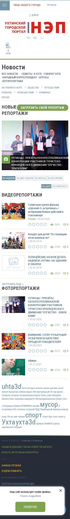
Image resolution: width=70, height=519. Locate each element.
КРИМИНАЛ (26, 405)
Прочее (6, 97)
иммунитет (29, 398)
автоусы (31, 387)
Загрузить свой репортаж (42, 107)
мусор (49, 404)
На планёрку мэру (12, 87)
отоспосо (21, 409)
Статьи (26, 447)
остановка (7, 409)
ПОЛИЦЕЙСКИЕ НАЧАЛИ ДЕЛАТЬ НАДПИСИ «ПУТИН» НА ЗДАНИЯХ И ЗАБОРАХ (47, 260)
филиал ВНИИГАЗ (44, 423)
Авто (24, 387)
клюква (16, 405)
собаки (21, 416)
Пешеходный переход (50, 409)
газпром (15, 395)
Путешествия (51, 87)
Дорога (5, 398)
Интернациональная (45, 398)
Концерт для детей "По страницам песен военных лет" (47, 235)
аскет (61, 387)
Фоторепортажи (12, 81)
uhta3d (11, 386)
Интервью (18, 452)
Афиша (32, 360)
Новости (36, 447)
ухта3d (26, 421)
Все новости (10, 74)
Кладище (8, 405)
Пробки (16, 465)
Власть (6, 452)
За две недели (25, 178)
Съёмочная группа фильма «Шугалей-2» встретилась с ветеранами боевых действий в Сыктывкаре (45, 210)
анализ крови (42, 387)
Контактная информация (18, 484)
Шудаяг (18, 427)
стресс (61, 416)
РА (8, 416)
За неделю (9, 178)
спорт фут (47, 416)
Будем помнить (12, 471)
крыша (36, 405)
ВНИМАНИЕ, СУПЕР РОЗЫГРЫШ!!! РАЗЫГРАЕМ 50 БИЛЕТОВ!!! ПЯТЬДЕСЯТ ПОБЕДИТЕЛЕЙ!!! (47, 338)
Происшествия (25, 92)
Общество (33, 87)
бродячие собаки (17, 391)
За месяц (40, 178)
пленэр (64, 409)
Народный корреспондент (19, 77)
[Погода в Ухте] (8, 49)
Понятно (30, 507)
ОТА (14, 409)
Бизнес (47, 447)
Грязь (43, 395)
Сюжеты (27, 74)
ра (11, 416)
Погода (69, 57)
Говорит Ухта (52, 74)
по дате (46, 186)
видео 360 (31, 391)
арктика (54, 387)
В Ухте (38, 74)
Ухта (8, 421)
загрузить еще (11, 284)
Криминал (44, 92)
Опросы (44, 77)
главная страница (32, 440)
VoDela (32, 219)
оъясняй (30, 409)
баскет (5, 391)
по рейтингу (60, 186)
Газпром (6, 395)
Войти (35, 15)
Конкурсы (31, 452)
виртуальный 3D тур (46, 391)
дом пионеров (54, 395)
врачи (60, 391)
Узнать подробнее (30, 496)
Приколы (7, 92)
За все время (55, 178)
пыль (4, 416)
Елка (11, 398)
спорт (33, 414)
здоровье (19, 398)
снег (15, 416)
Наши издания (11, 447)
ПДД (37, 409)
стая (55, 416)
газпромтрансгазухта (29, 395)
